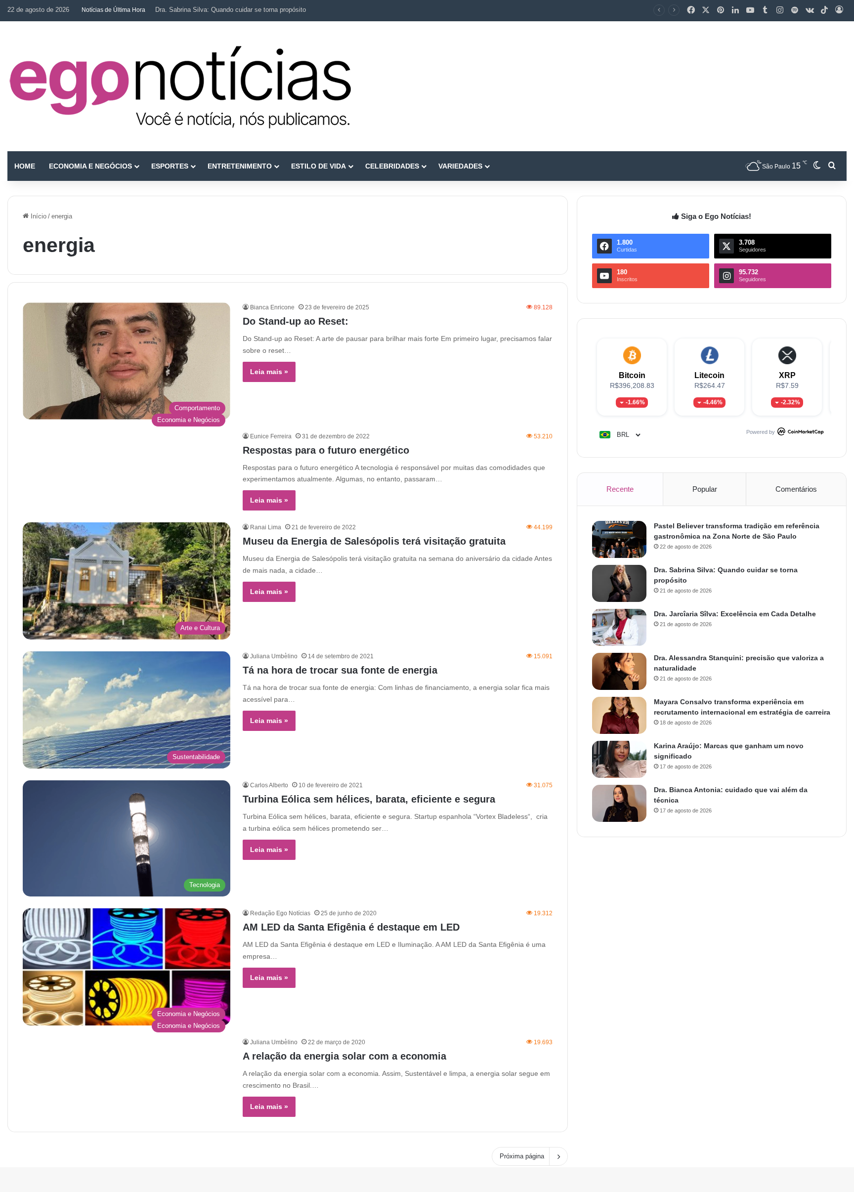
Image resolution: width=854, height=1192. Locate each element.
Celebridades (392, 166)
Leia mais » (269, 372)
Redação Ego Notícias (280, 913)
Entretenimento (240, 166)
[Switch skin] (817, 166)
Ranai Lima (265, 527)
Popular (704, 489)
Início (37, 216)
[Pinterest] (720, 10)
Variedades (460, 166)
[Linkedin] (735, 10)
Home (24, 166)
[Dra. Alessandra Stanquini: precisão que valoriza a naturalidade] (619, 671)
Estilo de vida (318, 166)
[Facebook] (690, 10)
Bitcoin (632, 375)
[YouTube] (750, 10)
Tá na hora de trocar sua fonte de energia (340, 670)
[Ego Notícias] (180, 86)
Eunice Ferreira (271, 436)
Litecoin (709, 375)
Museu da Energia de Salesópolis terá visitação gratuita (374, 541)
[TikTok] (824, 10)
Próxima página (522, 1156)
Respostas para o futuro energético (326, 450)
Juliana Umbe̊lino (274, 656)
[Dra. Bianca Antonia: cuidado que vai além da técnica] (619, 803)
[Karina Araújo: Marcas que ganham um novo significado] (619, 759)
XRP (787, 375)
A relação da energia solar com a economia (344, 1056)
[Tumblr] (765, 10)
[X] (705, 10)
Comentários (796, 489)
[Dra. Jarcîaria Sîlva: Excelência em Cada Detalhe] (619, 627)
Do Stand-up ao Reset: (295, 321)
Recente (620, 489)
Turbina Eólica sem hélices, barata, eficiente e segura (369, 799)
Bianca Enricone (272, 307)
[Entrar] (839, 10)
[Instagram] (779, 10)
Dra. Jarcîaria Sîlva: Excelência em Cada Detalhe (226, 9)
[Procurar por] (831, 166)
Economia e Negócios (90, 166)
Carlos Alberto (269, 785)
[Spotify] (794, 10)
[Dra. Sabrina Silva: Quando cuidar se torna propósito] (619, 583)
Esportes (169, 166)
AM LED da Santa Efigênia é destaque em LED (351, 927)
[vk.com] (809, 10)
